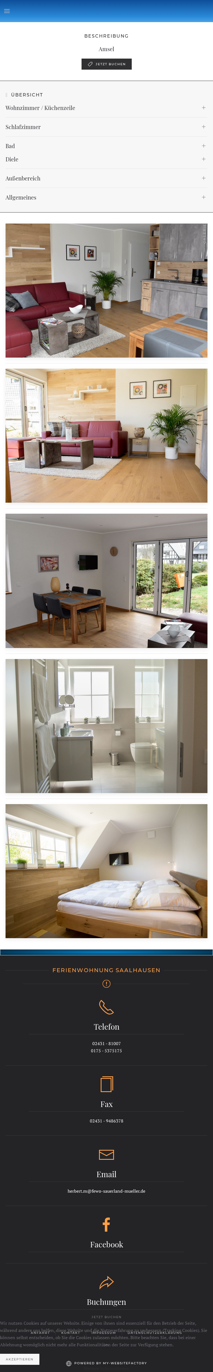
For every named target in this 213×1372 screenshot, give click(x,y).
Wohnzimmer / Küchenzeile (40, 107)
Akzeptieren (20, 1359)
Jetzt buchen (111, 64)
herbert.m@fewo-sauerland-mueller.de (106, 1191)
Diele (12, 159)
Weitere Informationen (107, 1368)
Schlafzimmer (23, 126)
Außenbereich (23, 178)
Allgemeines (21, 197)
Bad (10, 145)
